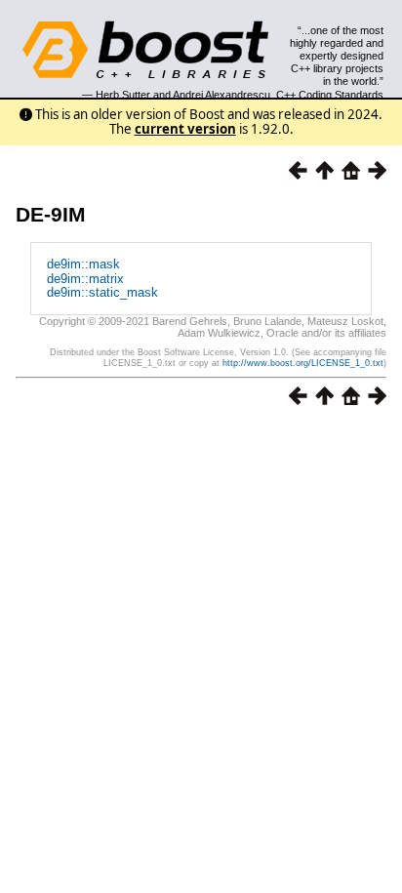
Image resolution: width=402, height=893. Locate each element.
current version (185, 129)
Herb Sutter (123, 95)
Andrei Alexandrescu (221, 95)
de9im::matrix (85, 278)
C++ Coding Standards (329, 95)
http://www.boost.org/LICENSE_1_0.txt (302, 363)
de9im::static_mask (102, 292)
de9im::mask (83, 264)
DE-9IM (51, 214)
